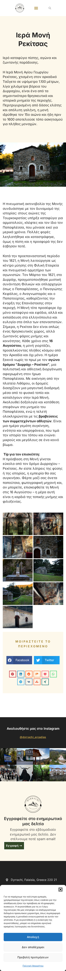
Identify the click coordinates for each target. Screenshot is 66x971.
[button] (60, 889)
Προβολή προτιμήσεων (33, 957)
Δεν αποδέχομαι (33, 947)
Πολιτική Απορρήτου (33, 965)
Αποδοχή (33, 937)
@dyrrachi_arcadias (33, 737)
